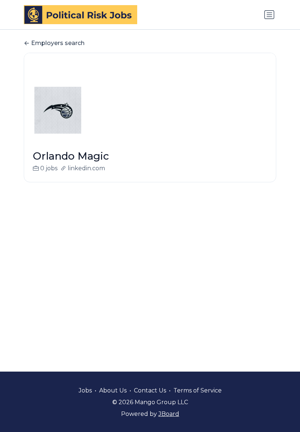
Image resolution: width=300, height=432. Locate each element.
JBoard (168, 413)
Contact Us (150, 390)
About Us (113, 390)
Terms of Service (197, 390)
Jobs (85, 390)
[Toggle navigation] (269, 15)
